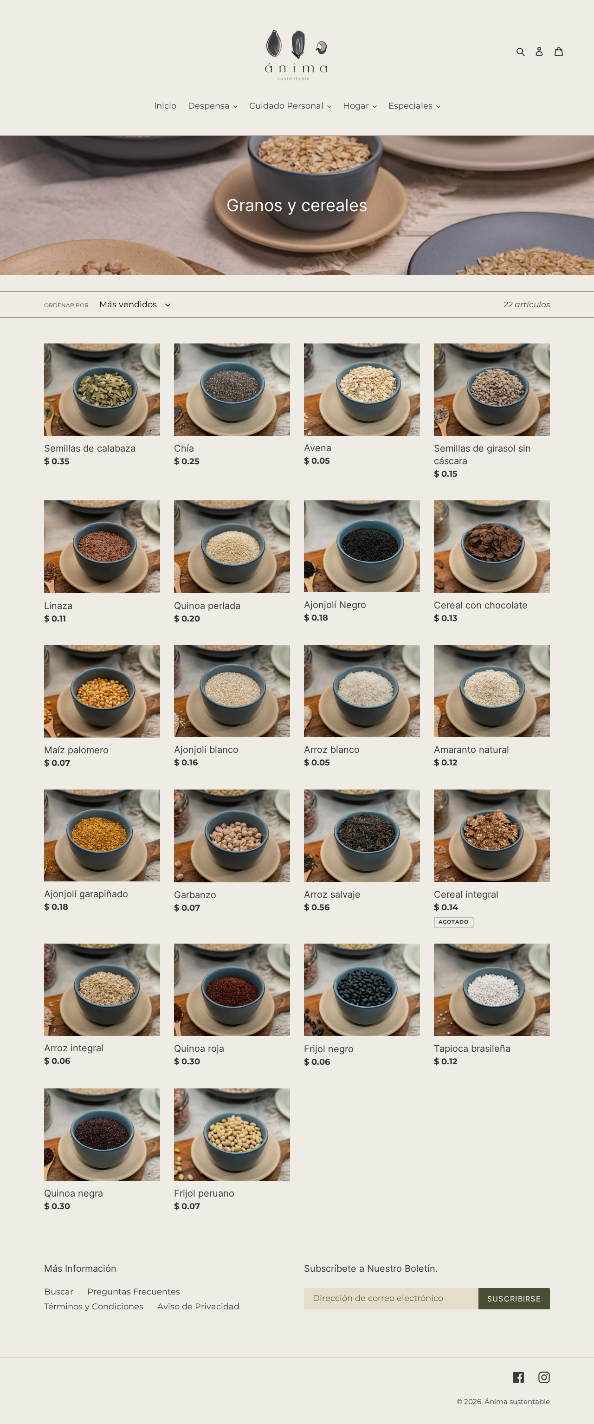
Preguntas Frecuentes (133, 1292)
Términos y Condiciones (93, 1306)
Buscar (58, 1292)
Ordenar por (66, 305)
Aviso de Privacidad (198, 1306)
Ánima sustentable (517, 1401)
